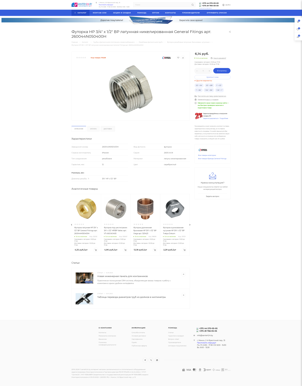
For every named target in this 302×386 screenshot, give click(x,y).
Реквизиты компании (107, 336)
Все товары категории (207, 155)
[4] (83, 57)
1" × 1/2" (219, 85)
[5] (85, 57)
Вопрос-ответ (173, 339)
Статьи (171, 332)
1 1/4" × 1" (219, 90)
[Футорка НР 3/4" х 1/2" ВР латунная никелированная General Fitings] (130, 89)
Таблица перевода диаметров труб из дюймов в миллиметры (131, 297)
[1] (77, 57)
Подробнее (224, 118)
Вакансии (103, 339)
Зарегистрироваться (210, 118)
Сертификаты (137, 339)
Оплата (93, 129)
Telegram (145, 360)
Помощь (172, 328)
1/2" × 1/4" (199, 85)
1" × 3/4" (198, 90)
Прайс (134, 342)
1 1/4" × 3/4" (209, 90)
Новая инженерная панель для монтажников (122, 276)
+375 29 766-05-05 (210, 5)
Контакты (102, 332)
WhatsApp (157, 360)
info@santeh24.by (205, 335)
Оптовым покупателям (177, 346)
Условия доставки (139, 336)
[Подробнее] (183, 274)
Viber (151, 360)
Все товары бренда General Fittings (212, 158)
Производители (174, 342)
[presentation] (71, 224)
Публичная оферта (139, 346)
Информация (138, 328)
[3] (81, 57)
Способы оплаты (138, 332)
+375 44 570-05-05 (210, 3)
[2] (79, 57)
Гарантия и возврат (176, 336)
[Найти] (192, 4)
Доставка (108, 129)
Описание (78, 129)
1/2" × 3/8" (209, 85)
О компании (105, 328)
